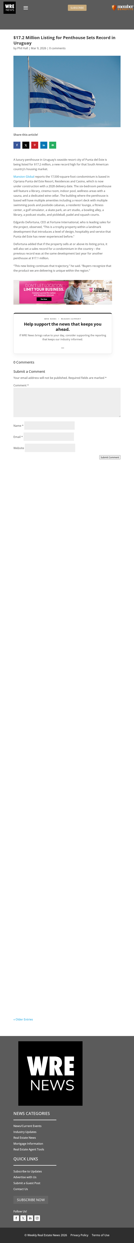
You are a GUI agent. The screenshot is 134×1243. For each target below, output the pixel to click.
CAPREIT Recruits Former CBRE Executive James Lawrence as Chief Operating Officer (62, 730)
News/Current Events (27, 1126)
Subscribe (77, 7)
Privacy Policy (79, 1235)
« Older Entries (23, 1019)
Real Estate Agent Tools (28, 1149)
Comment (21, 385)
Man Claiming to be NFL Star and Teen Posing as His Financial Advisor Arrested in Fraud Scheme (66, 638)
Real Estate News (24, 1138)
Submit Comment (110, 457)
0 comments (57, 48)
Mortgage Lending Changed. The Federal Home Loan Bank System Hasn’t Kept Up (66, 1002)
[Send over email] (52, 145)
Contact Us (20, 1189)
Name (18, 426)
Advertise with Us (24, 1177)
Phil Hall (22, 48)
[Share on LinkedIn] (43, 145)
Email (18, 437)
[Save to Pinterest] (34, 145)
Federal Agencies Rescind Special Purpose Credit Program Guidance (63, 910)
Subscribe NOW (31, 1199)
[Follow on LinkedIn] (30, 1218)
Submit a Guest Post (26, 1183)
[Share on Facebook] (16, 145)
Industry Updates (24, 1132)
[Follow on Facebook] (16, 1218)
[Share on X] (25, 145)
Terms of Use (100, 1235)
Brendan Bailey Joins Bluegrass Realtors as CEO (62, 820)
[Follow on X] (23, 1218)
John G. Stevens (31, 914)
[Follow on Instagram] (37, 1218)
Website (18, 448)
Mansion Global (23, 177)
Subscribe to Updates (27, 1171)
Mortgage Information (28, 1144)
